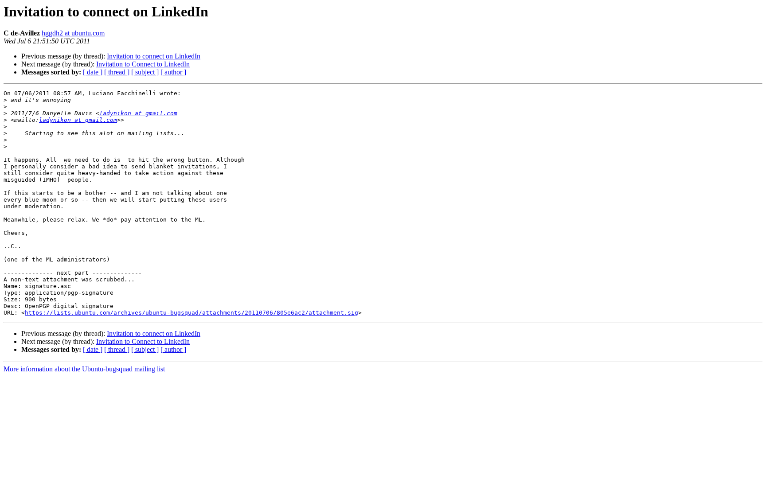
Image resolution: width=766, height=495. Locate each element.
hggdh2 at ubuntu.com (73, 33)
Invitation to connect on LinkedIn (153, 56)
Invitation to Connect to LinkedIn (143, 64)
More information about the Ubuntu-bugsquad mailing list (84, 369)
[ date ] (92, 72)
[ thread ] (116, 72)
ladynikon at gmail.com (138, 113)
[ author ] (173, 72)
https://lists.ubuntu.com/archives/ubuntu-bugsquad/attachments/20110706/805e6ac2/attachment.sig (191, 312)
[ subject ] (145, 72)
